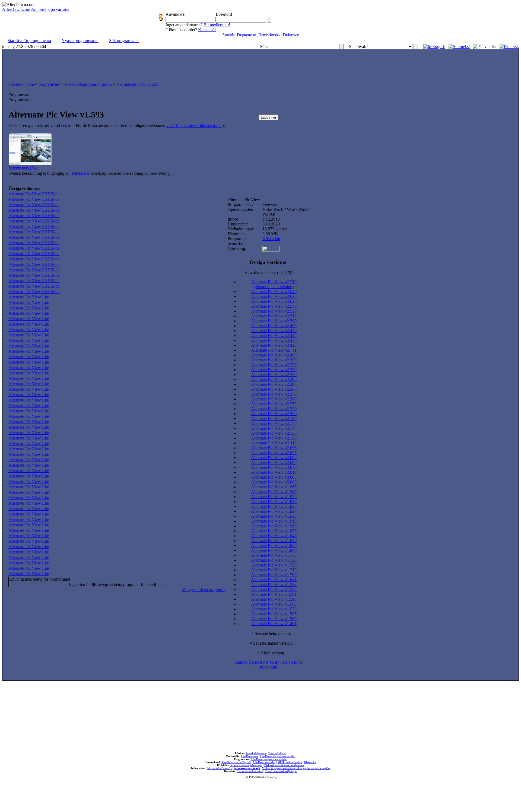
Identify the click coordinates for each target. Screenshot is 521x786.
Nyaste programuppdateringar (246, 765)
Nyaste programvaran (80, 40)
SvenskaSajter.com (256, 753)
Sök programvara (124, 40)
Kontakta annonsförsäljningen (281, 771)
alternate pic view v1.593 (138, 84)
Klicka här (207, 29)
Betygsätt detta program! (203, 589)
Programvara (246, 35)
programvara (49, 84)
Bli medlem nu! (217, 25)
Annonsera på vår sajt (247, 768)
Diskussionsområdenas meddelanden (284, 765)
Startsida (228, 35)
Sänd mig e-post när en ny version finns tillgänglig (268, 664)
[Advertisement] (260, 64)
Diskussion (291, 35)
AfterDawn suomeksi (264, 762)
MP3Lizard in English (290, 762)
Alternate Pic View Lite (28, 297)
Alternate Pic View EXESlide (33, 194)
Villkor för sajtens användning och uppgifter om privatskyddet (296, 768)
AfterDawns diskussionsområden (277, 756)
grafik (107, 84)
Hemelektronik (269, 35)
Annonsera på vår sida (50, 9)
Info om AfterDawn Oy (219, 768)
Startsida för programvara (29, 40)
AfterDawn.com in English (236, 762)
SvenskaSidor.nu (277, 753)
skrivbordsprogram (81, 84)
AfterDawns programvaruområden (269, 759)
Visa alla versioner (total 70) (268, 272)
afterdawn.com (21, 84)
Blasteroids (310, 762)
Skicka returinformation (250, 771)
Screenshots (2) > (23, 168)
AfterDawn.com (16, 9)
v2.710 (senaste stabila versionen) (195, 125)
